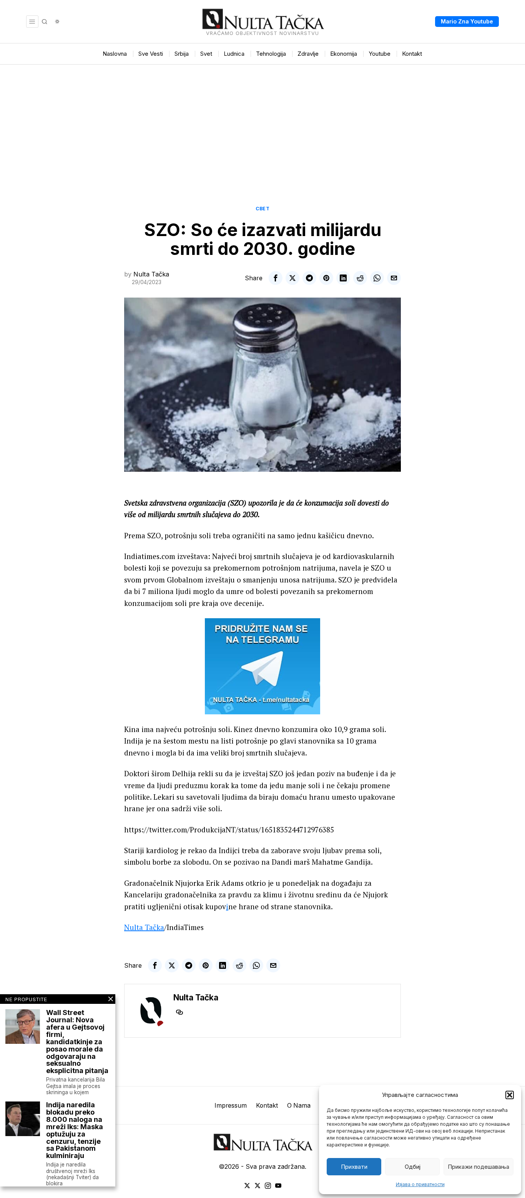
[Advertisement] (262, 122)
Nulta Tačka (151, 274)
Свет (262, 208)
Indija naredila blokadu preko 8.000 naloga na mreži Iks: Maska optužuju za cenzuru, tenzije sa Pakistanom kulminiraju (74, 1130)
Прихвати (354, 1166)
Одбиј (412, 1166)
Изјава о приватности (420, 1184)
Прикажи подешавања (478, 1166)
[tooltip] (275, 278)
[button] (509, 1095)
